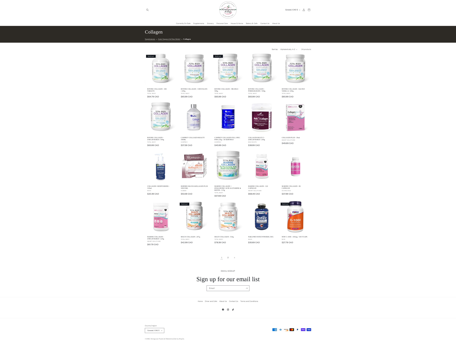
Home (200, 301)
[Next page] (234, 257)
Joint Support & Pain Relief (169, 39)
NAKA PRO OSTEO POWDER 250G (260, 237)
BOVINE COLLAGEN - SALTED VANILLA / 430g (293, 90)
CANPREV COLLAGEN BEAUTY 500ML (193, 138)
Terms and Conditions (249, 301)
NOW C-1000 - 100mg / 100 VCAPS (294, 237)
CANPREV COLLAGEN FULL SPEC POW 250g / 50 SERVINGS (227, 138)
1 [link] (221, 257)
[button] (147, 9)
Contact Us (233, 301)
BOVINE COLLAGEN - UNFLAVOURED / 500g (155, 138)
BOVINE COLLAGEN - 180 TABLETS (157, 90)
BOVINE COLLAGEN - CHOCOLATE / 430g (194, 90)
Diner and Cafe (211, 301)
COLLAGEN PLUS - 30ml (291, 137)
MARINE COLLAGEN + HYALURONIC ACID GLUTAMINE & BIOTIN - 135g (227, 188)
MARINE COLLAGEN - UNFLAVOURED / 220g (155, 238)
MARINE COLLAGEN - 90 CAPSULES (291, 187)
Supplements (150, 39)
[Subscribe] (246, 288)
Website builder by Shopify (175, 339)
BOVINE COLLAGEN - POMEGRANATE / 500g (256, 90)
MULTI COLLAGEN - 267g (190, 237)
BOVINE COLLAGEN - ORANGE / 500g (226, 90)
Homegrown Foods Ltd (158, 339)
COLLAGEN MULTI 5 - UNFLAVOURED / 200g (256, 138)
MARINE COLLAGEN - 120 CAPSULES (258, 187)
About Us (223, 301)
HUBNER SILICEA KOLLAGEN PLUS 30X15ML (194, 187)
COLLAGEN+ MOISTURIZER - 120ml (158, 187)
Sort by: (275, 49)
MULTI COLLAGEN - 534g (224, 237)
